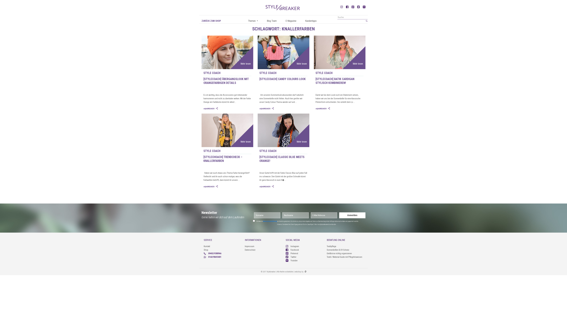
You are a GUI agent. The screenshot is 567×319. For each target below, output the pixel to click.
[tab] (217, 108)
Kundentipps (311, 20)
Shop (206, 250)
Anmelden (352, 215)
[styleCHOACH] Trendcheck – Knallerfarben (222, 159)
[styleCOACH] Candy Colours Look (282, 79)
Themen (252, 20)
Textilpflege (331, 246)
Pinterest (294, 253)
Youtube (294, 260)
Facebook (295, 250)
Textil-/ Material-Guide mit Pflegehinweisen (344, 257)
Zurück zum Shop (211, 20)
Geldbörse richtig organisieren (339, 253)
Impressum (249, 246)
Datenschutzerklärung (270, 221)
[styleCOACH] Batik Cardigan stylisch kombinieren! (335, 81)
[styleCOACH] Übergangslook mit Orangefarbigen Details (226, 81)
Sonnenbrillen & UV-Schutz (338, 250)
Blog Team (272, 20)
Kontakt (207, 246)
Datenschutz (250, 250)
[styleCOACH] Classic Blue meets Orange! (281, 159)
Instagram (295, 246)
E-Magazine (291, 20)
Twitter (293, 257)
